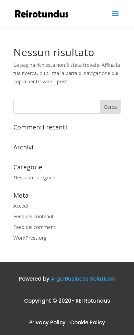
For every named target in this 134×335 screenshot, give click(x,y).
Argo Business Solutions (83, 278)
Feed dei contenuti (34, 216)
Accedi (20, 205)
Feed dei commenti (34, 227)
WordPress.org (29, 237)
